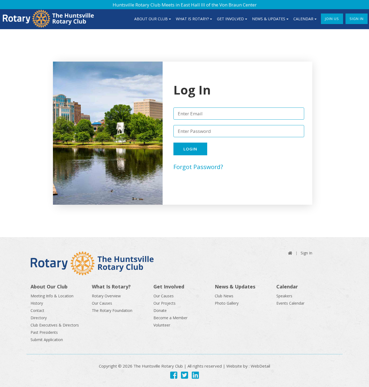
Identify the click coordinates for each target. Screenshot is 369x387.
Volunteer (161, 325)
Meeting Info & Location (52, 295)
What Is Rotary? (192, 18)
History (37, 303)
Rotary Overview (106, 295)
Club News (224, 295)
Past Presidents (44, 332)
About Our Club (151, 18)
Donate (160, 310)
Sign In (357, 18)
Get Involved (230, 18)
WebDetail (260, 366)
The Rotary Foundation (112, 310)
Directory (39, 317)
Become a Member (170, 317)
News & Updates (268, 18)
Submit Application (47, 339)
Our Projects (164, 303)
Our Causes (102, 303)
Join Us (332, 18)
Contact (37, 310)
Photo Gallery (227, 303)
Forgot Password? (198, 167)
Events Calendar (290, 303)
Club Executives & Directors (55, 325)
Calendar (303, 18)
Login (190, 149)
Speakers (284, 295)
